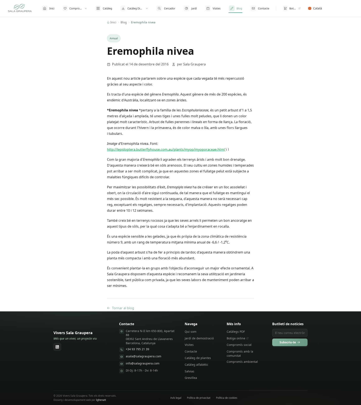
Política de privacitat (198, 398)
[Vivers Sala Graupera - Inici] (20, 8)
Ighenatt (101, 400)
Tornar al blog (123, 308)
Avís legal (175, 398)
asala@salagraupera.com (143, 356)
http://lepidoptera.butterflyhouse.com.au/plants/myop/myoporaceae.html (166, 149)
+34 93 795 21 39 (137, 349)
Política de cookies (226, 398)
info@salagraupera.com (142, 363)
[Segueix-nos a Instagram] (57, 347)
